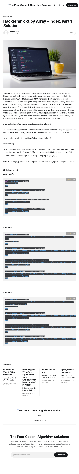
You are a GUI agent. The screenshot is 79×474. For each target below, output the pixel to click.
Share (71, 33)
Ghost (44, 420)
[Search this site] (54, 5)
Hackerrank (7, 17)
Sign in (61, 5)
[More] (4, 5)
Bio (39, 416)
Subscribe (72, 5)
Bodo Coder (14, 32)
